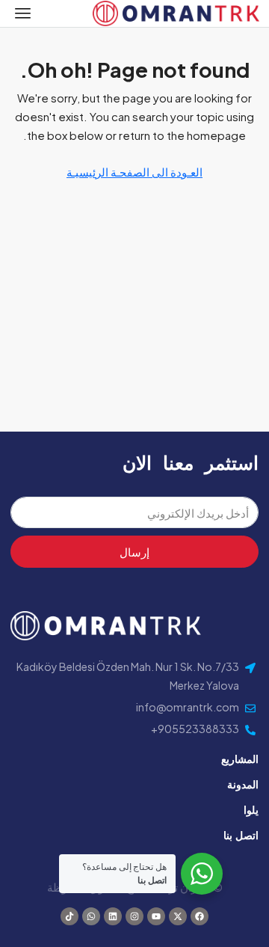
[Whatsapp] (91, 916)
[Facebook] (199, 916)
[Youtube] (156, 916)
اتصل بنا (241, 835)
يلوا (251, 809)
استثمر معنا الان (191, 462)
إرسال (134, 552)
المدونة (243, 784)
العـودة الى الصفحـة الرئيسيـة (134, 172)
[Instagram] (134, 916)
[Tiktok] (69, 916)
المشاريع (240, 758)
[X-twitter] (178, 916)
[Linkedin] (113, 916)
